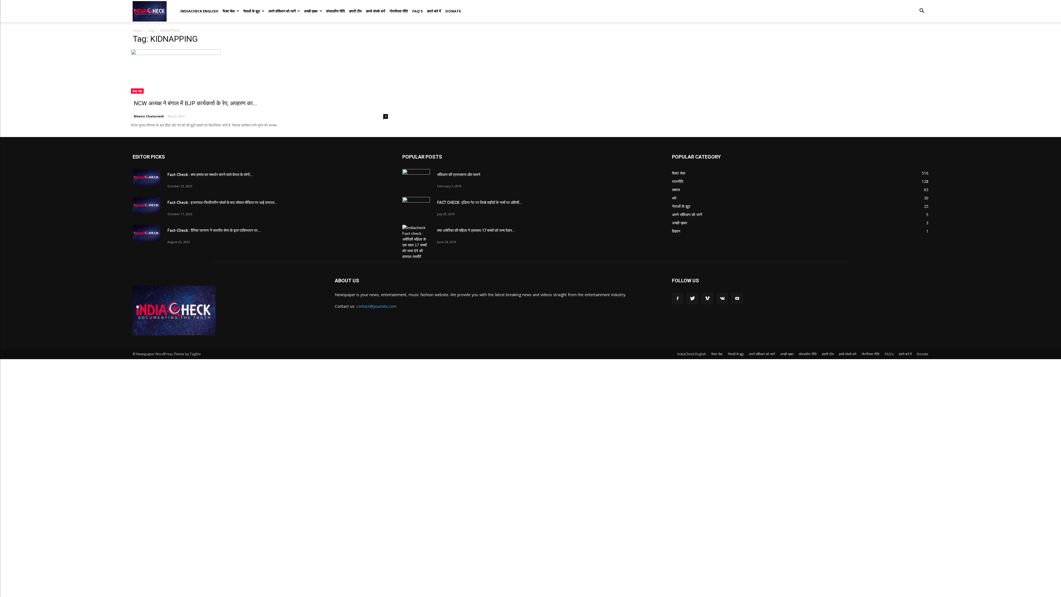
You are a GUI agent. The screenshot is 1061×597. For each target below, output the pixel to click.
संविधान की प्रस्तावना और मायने (458, 174)
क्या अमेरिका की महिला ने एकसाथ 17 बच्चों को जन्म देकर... (476, 230)
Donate (453, 11)
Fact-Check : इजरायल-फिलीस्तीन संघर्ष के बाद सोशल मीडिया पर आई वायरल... (222, 202)
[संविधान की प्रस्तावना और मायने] (416, 178)
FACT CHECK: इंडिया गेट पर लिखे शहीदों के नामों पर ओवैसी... (479, 202)
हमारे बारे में (434, 11)
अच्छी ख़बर (311, 11)
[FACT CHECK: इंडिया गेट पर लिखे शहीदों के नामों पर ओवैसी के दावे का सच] (416, 206)
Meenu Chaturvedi (149, 116)
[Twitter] (692, 298)
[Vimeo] (707, 298)
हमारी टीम (355, 11)
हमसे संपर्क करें (375, 11)
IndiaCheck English (199, 11)
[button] (921, 11)
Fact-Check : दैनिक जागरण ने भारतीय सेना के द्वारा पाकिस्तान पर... (214, 230)
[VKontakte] (722, 298)
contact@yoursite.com (376, 306)
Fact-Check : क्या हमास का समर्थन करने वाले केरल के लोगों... (210, 174)
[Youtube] (737, 298)
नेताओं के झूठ (251, 11)
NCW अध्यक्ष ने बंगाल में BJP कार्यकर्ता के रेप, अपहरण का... (195, 103)
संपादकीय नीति (335, 11)
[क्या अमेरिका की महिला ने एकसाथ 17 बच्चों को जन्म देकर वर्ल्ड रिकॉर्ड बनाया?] (416, 242)
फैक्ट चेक (229, 11)
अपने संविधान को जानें (282, 11)
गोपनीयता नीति (399, 11)
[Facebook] (677, 298)
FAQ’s (417, 11)
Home (137, 30)
